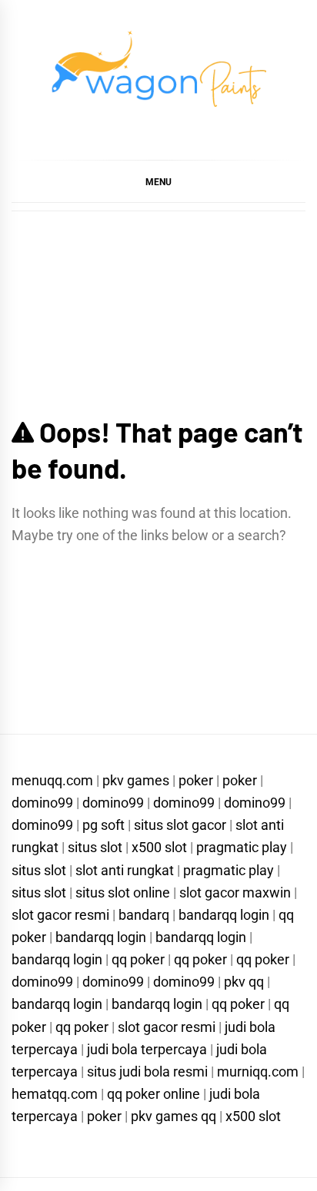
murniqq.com (258, 1071)
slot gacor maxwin (235, 892)
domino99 (42, 803)
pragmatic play (241, 847)
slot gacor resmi (60, 915)
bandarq (143, 915)
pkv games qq (173, 1116)
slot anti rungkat (124, 870)
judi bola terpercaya (147, 1049)
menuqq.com (52, 780)
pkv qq (244, 982)
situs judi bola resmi (147, 1071)
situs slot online (122, 892)
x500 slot (159, 847)
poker (196, 780)
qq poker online (153, 1094)
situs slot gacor (180, 825)
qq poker (138, 959)
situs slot (95, 847)
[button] (158, 181)
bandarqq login (224, 915)
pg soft (103, 825)
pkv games (135, 780)
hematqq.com (55, 1094)
